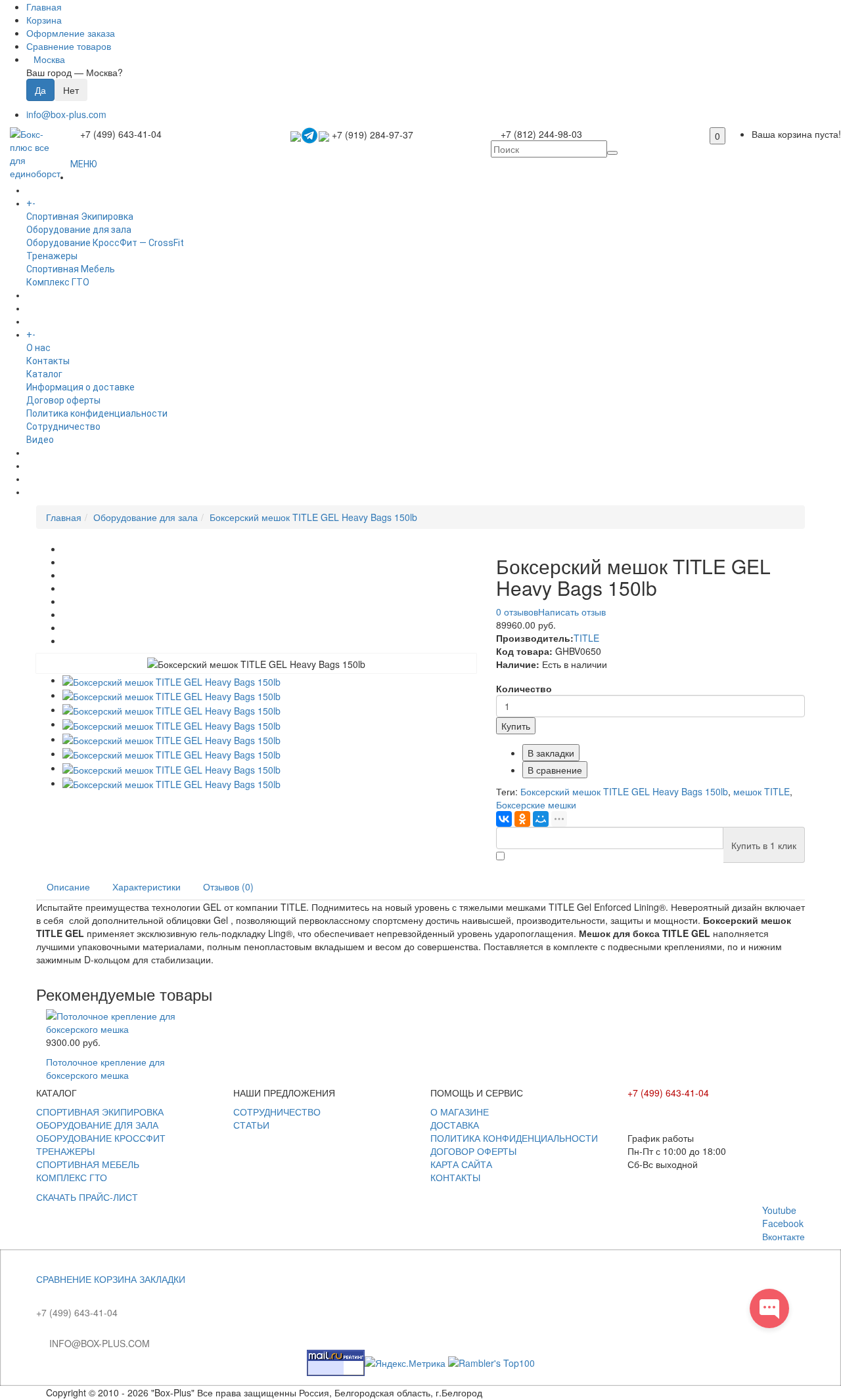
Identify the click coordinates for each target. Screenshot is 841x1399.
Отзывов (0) (228, 886)
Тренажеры (52, 256)
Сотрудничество (63, 426)
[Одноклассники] (522, 819)
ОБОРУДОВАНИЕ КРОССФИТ (101, 1137)
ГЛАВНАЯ (90, 177)
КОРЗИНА (115, 1278)
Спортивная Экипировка (79, 216)
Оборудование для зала (78, 229)
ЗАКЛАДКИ (162, 1278)
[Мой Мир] (541, 819)
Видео (40, 439)
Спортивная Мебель (70, 269)
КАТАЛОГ (57, 203)
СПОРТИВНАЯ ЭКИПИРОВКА (100, 1111)
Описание (68, 886)
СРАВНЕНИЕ (63, 1278)
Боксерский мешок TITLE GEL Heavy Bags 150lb (313, 517)
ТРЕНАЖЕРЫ (65, 1151)
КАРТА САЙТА (461, 1164)
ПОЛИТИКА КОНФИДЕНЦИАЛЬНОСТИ (514, 1137)
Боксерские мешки (536, 804)
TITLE (586, 637)
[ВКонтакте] (504, 819)
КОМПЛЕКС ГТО (71, 1177)
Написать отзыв (572, 611)
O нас (38, 348)
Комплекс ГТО (57, 282)
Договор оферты (63, 400)
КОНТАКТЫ (455, 1177)
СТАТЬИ (251, 1124)
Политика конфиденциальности (97, 413)
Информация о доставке (80, 387)
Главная (63, 517)
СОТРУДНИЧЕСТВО (277, 1111)
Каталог (44, 374)
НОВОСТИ (48, 466)
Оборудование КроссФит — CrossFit (105, 243)
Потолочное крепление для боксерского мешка (105, 1068)
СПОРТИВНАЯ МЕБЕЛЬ (87, 1164)
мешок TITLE (761, 791)
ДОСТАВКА (454, 1124)
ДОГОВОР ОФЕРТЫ (473, 1151)
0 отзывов (517, 611)
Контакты (48, 361)
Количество (524, 688)
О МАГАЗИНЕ (459, 1111)
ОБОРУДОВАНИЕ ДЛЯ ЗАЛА (97, 1124)
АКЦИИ (41, 492)
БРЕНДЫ (45, 308)
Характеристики (146, 886)
